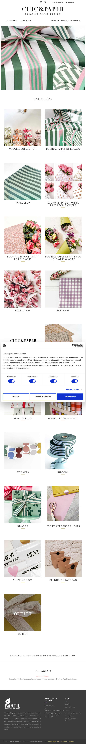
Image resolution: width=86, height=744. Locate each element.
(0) (81, 2)
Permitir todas (70, 397)
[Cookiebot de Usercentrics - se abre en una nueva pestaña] (73, 345)
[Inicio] (43, 10)
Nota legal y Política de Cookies (61, 741)
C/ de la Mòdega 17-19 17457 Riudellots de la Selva (53, 715)
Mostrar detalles (72, 389)
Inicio (67, 704)
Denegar (15, 397)
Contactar (25, 20)
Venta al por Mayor (71, 20)
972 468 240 (50, 705)
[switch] (32, 381)
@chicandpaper (43, 676)
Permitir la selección (43, 397)
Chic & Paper (11, 20)
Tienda (54, 20)
